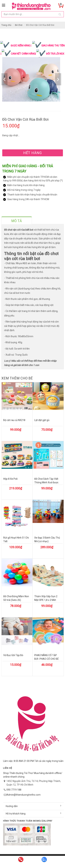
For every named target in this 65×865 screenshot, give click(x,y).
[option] (31, 79)
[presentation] (16, 221)
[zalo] (44, 859)
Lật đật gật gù (41, 420)
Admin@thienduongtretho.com (23, 794)
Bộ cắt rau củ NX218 (14, 420)
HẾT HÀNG (32, 153)
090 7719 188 (13, 789)
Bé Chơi (18, 25)
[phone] (20, 859)
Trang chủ (6, 25)
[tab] (16, 220)
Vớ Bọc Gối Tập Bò (13, 655)
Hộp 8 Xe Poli (10, 478)
